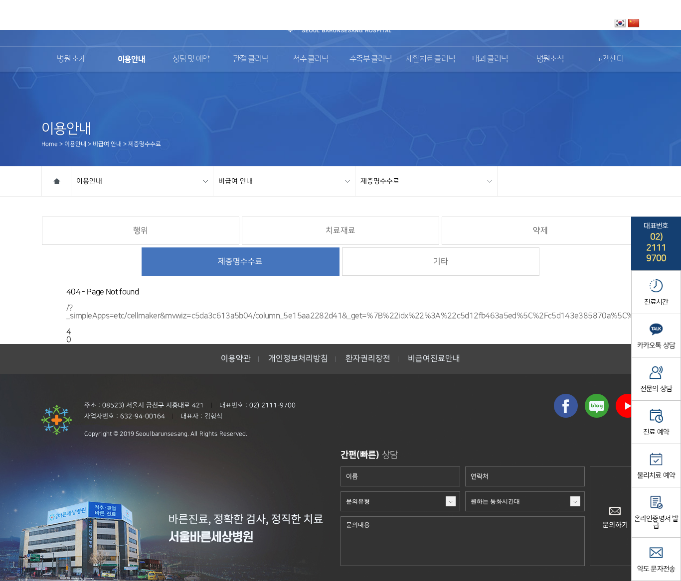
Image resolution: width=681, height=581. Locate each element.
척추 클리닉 (310, 59)
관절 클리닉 (250, 59)
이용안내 (131, 59)
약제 (540, 231)
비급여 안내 (235, 181)
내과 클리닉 (490, 59)
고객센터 (610, 59)
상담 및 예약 (190, 59)
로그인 (566, 23)
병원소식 (550, 59)
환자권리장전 (367, 358)
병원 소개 (71, 59)
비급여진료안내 (434, 358)
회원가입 (595, 23)
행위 (140, 231)
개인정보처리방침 (298, 358)
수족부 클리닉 (370, 59)
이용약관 (236, 358)
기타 (440, 261)
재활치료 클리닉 (430, 59)
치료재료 (340, 231)
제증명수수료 (379, 181)
